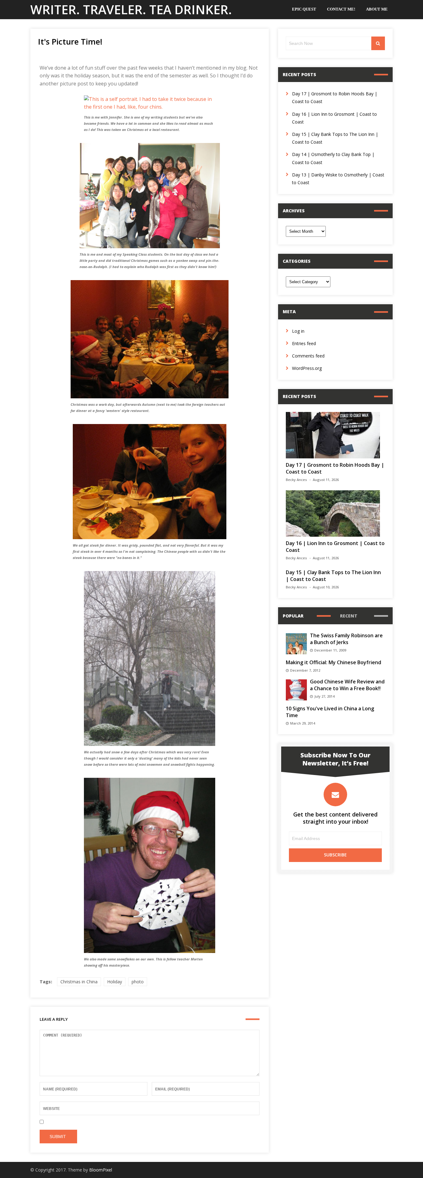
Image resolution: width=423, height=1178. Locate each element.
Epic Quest (304, 9)
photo (138, 982)
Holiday (114, 982)
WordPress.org (307, 368)
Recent (348, 616)
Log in (298, 331)
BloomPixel (100, 1170)
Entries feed (304, 343)
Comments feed (308, 356)
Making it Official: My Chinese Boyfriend (333, 662)
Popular (293, 616)
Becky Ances (296, 479)
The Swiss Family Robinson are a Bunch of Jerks (346, 639)
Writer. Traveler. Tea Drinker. (131, 9)
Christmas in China (79, 982)
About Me (377, 9)
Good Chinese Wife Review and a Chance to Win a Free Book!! (347, 685)
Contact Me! (341, 9)
